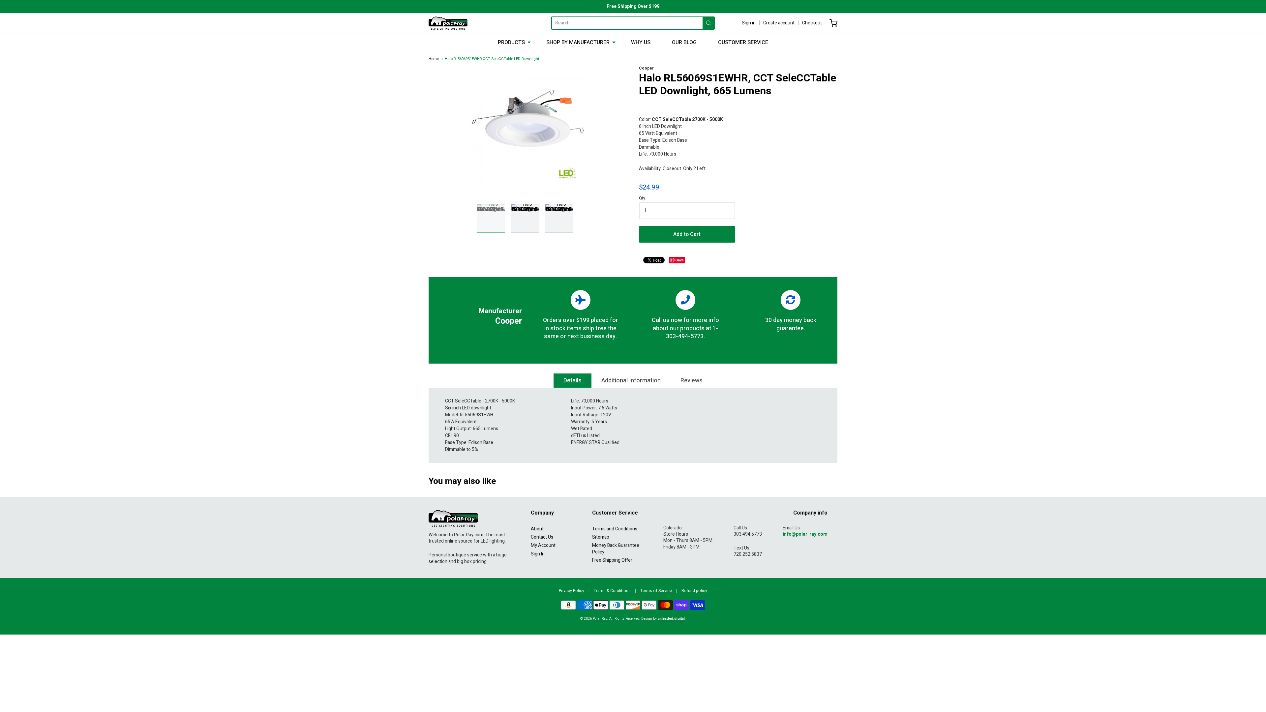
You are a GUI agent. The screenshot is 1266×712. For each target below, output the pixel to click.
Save (680, 259)
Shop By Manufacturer (578, 42)
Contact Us (542, 537)
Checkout (812, 22)
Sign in (749, 22)
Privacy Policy (571, 591)
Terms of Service (656, 591)
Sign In (538, 553)
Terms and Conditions (614, 528)
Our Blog (684, 42)
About (537, 528)
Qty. (642, 198)
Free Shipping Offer (612, 560)
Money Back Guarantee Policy (615, 548)
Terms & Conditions (612, 591)
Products (511, 42)
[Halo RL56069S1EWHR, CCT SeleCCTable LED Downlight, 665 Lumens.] (491, 218)
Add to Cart (687, 234)
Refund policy (694, 591)
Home (434, 59)
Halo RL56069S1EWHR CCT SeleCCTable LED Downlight (492, 59)
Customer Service (743, 42)
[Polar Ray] (448, 23)
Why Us (640, 42)
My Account (543, 545)
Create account (779, 22)
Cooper (646, 68)
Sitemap (600, 537)
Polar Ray (600, 618)
